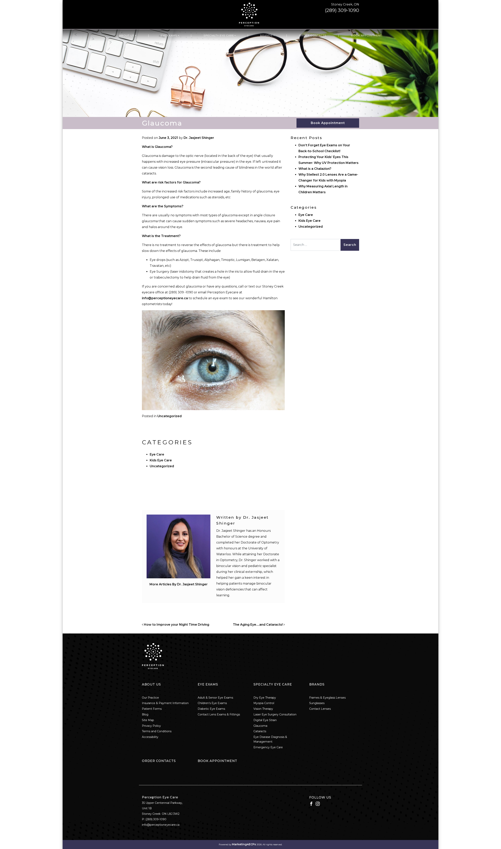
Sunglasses (316, 703)
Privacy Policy (151, 726)
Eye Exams (169, 35)
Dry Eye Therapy (264, 697)
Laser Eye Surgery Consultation (274, 714)
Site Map (148, 720)
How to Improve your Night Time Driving (176, 624)
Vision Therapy (263, 709)
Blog (145, 714)
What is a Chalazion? (315, 169)
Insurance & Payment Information (165, 703)
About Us (126, 35)
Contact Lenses (320, 709)
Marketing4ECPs (244, 844)
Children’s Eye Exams (212, 703)
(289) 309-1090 (342, 10)
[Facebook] (311, 803)
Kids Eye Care (161, 460)
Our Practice (150, 697)
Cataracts (259, 731)
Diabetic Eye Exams (211, 709)
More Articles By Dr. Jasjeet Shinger (179, 584)
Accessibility (150, 737)
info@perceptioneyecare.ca (165, 298)
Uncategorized (169, 416)
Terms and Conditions (156, 731)
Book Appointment (366, 35)
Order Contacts (312, 35)
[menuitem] (128, 35)
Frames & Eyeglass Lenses (327, 697)
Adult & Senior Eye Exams (215, 697)
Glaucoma (260, 726)
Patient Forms (152, 709)
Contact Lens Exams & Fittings (219, 714)
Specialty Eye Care (219, 35)
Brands (266, 35)
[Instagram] (318, 803)
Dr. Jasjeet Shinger (199, 138)
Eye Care (157, 454)
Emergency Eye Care (268, 747)
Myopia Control (263, 703)
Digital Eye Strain (265, 720)
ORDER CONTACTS (159, 761)
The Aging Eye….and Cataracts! (258, 624)
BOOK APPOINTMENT (217, 761)
